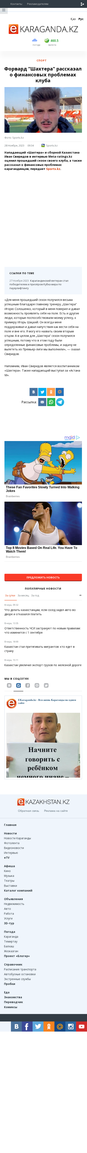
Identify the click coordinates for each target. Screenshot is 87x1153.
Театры (9, 880)
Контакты (16, 4)
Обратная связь (28, 810)
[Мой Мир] (60, 392)
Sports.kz (52, 145)
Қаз (73, 19)
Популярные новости (43, 588)
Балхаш (9, 946)
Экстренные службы (17, 979)
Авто (7, 909)
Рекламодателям (37, 4)
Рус (81, 19)
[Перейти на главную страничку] (43, 33)
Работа (9, 913)
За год (35, 595)
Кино (7, 871)
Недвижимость (14, 904)
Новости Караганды (17, 838)
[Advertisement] (43, 217)
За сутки (10, 595)
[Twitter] (42, 392)
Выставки (10, 886)
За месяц (23, 595)
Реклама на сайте (56, 810)
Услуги (8, 918)
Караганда (11, 936)
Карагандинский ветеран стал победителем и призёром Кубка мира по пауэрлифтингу (39, 284)
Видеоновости (14, 848)
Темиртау (10, 941)
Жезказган (11, 951)
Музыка (9, 876)
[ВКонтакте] (34, 392)
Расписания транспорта (20, 969)
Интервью (11, 853)
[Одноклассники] (51, 392)
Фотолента (11, 843)
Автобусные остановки (20, 974)
